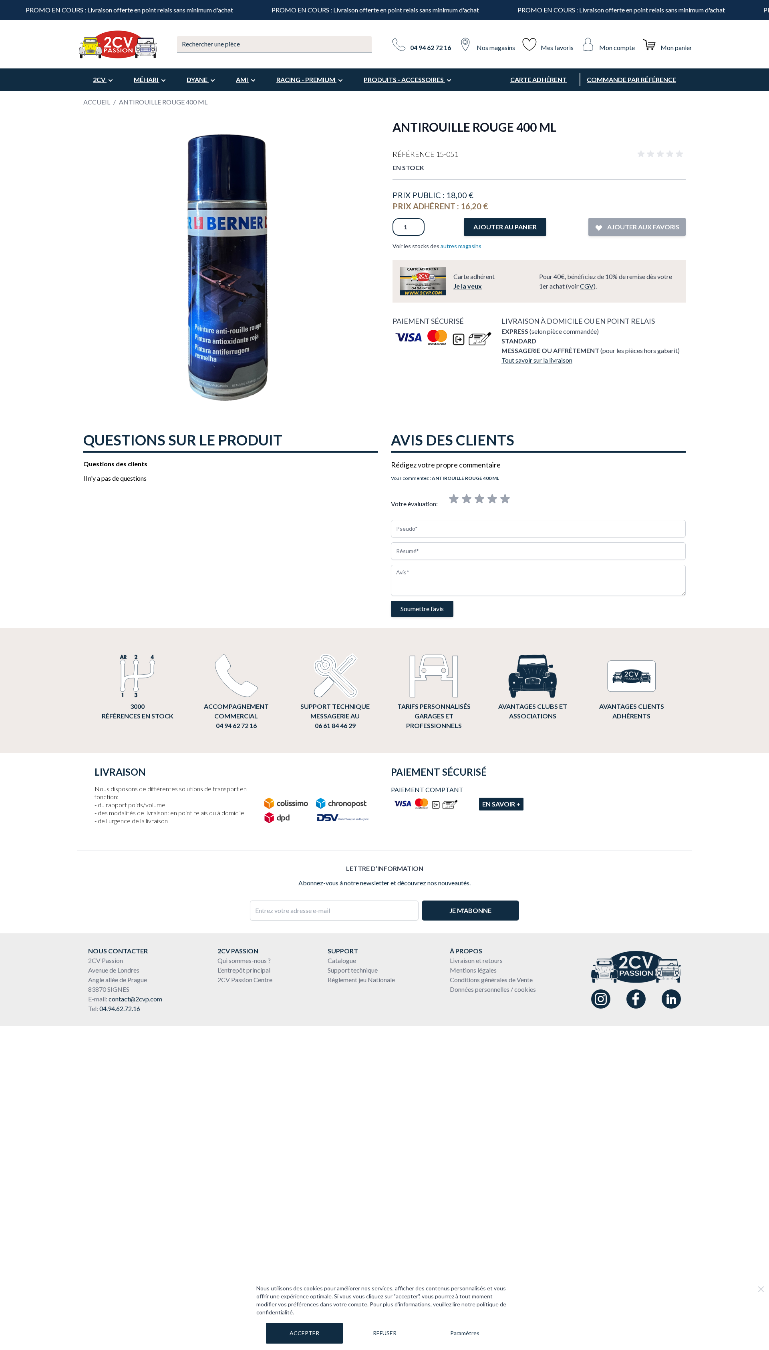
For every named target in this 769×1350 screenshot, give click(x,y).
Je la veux (467, 286)
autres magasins (461, 246)
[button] (662, 154)
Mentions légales (473, 970)
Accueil (96, 102)
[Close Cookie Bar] (761, 1289)
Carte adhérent (538, 79)
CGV (587, 286)
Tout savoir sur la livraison (536, 360)
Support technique (353, 970)
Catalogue (342, 960)
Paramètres (464, 1333)
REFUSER (385, 1333)
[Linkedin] (671, 999)
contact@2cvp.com (135, 999)
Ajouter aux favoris (642, 227)
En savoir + (501, 804)
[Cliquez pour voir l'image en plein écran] (229, 266)
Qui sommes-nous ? (244, 960)
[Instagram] (600, 999)
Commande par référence (631, 79)
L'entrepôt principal (243, 970)
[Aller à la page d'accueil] (117, 44)
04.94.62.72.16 (119, 1008)
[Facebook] (636, 999)
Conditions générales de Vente (491, 979)
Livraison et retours (476, 960)
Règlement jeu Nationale (361, 979)
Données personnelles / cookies (493, 989)
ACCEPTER (304, 1333)
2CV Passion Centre (244, 979)
